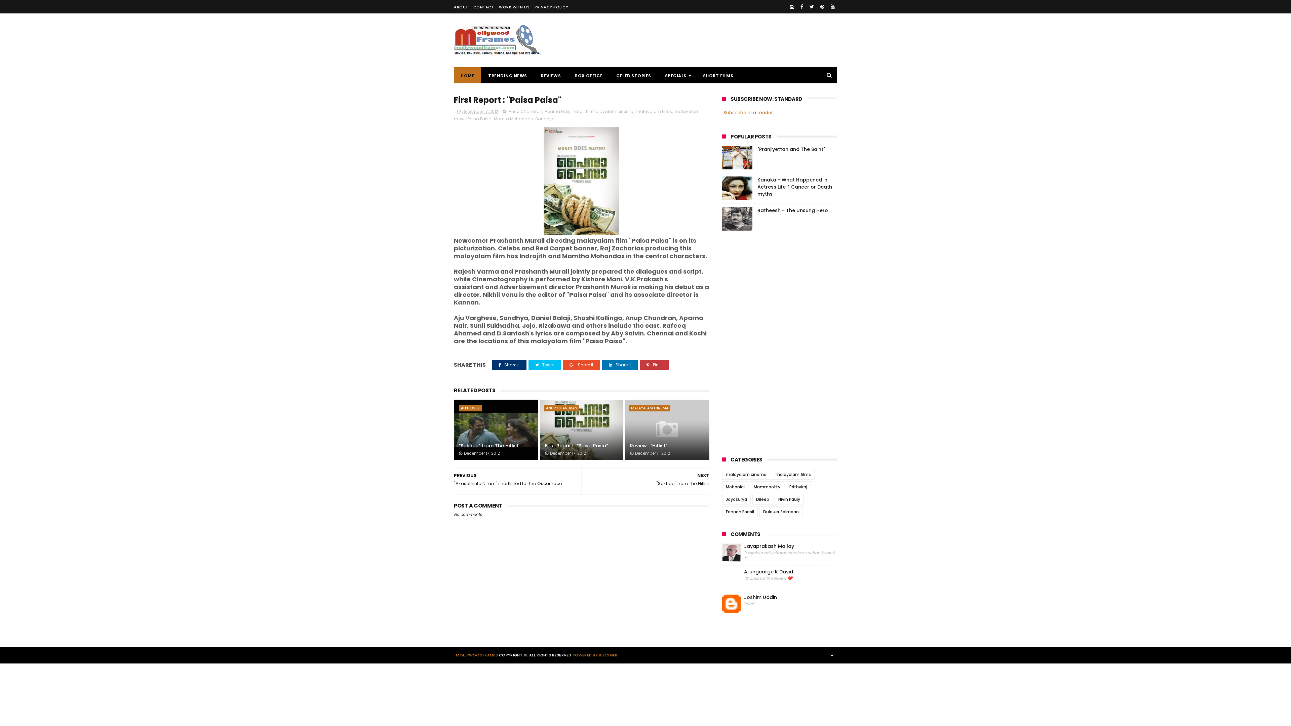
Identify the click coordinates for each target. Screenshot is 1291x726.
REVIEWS (551, 76)
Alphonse (470, 408)
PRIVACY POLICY (551, 7)
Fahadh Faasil (740, 512)
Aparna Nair (557, 111)
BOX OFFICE (588, 76)
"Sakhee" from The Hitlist (489, 445)
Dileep (762, 499)
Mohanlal (735, 487)
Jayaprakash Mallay (769, 546)
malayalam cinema (612, 111)
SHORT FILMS (718, 76)
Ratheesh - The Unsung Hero (792, 210)
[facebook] (802, 6)
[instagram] (792, 6)
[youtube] (832, 6)
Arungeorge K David (768, 572)
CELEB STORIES (633, 76)
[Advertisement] (714, 40)
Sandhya (545, 119)
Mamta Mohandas (513, 119)
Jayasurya (736, 499)
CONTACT (483, 7)
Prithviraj (798, 487)
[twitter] (811, 6)
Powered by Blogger (595, 655)
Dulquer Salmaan (781, 512)
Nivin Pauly (789, 499)
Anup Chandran (525, 111)
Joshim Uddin (760, 597)
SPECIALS (676, 76)
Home (467, 76)
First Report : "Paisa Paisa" (576, 445)
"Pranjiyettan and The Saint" (791, 149)
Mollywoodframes (477, 655)
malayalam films (654, 111)
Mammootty (767, 487)
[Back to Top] (832, 655)
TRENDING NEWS (507, 76)
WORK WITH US (514, 7)
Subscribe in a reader (748, 112)
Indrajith (580, 111)
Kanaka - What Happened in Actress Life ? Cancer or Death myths (794, 186)
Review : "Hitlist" (648, 445)
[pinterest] (822, 6)
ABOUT (461, 7)
